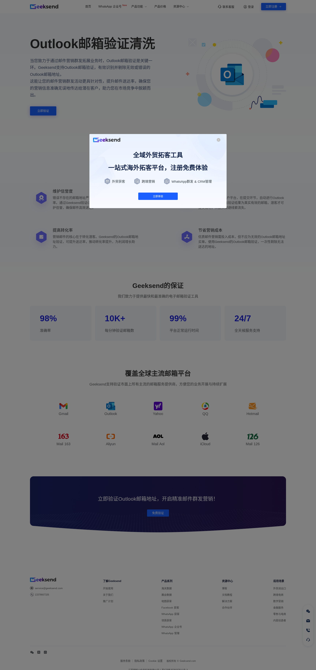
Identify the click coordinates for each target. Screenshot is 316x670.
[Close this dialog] (218, 140)
